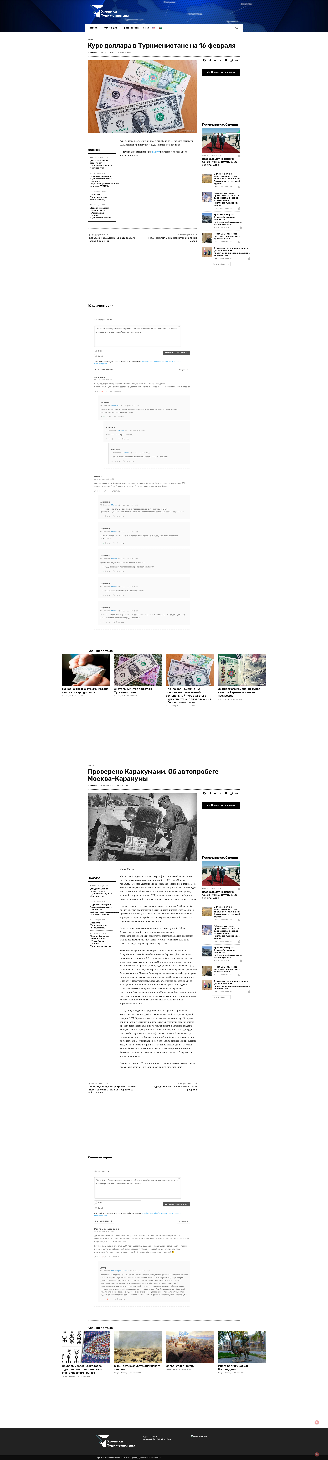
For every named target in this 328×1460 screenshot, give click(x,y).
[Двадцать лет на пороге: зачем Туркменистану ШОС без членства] (221, 140)
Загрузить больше (220, 264)
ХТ (91, 173)
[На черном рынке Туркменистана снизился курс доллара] (86, 670)
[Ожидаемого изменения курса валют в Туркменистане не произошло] (242, 670)
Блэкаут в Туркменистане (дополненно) (98, 197)
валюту (156, 151)
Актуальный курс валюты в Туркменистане (133, 690)
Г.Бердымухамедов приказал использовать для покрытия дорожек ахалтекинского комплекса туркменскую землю (227, 199)
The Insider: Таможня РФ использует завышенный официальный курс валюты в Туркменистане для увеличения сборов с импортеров (188, 695)
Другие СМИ (170, 706)
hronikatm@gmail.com (162, 1439)
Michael (114, 505)
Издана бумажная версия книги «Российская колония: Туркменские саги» (100, 212)
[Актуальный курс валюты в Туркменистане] (138, 670)
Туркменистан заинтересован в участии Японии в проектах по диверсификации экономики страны (232, 252)
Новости (93, 157)
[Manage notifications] (317, 1454)
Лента (90, 40)
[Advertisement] (142, 269)
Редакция (92, 52)
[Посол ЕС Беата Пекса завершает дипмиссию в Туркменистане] (207, 238)
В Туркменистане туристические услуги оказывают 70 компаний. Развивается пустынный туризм (227, 179)
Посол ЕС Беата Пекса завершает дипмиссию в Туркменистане (227, 236)
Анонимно (115, 405)
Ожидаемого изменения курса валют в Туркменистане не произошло (239, 692)
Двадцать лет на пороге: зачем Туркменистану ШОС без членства (101, 164)
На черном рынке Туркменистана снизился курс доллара (85, 690)
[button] (236, 28)
